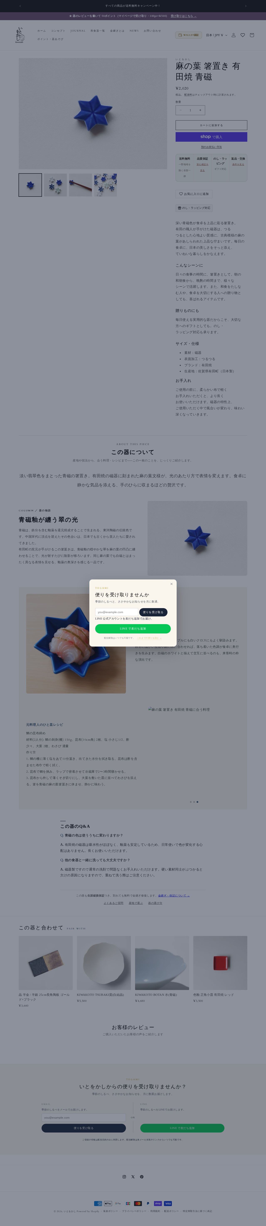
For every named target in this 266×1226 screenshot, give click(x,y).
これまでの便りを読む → (149, 638)
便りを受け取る (153, 612)
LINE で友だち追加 (133, 629)
